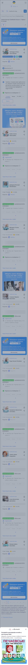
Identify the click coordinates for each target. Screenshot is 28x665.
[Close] (26, 629)
